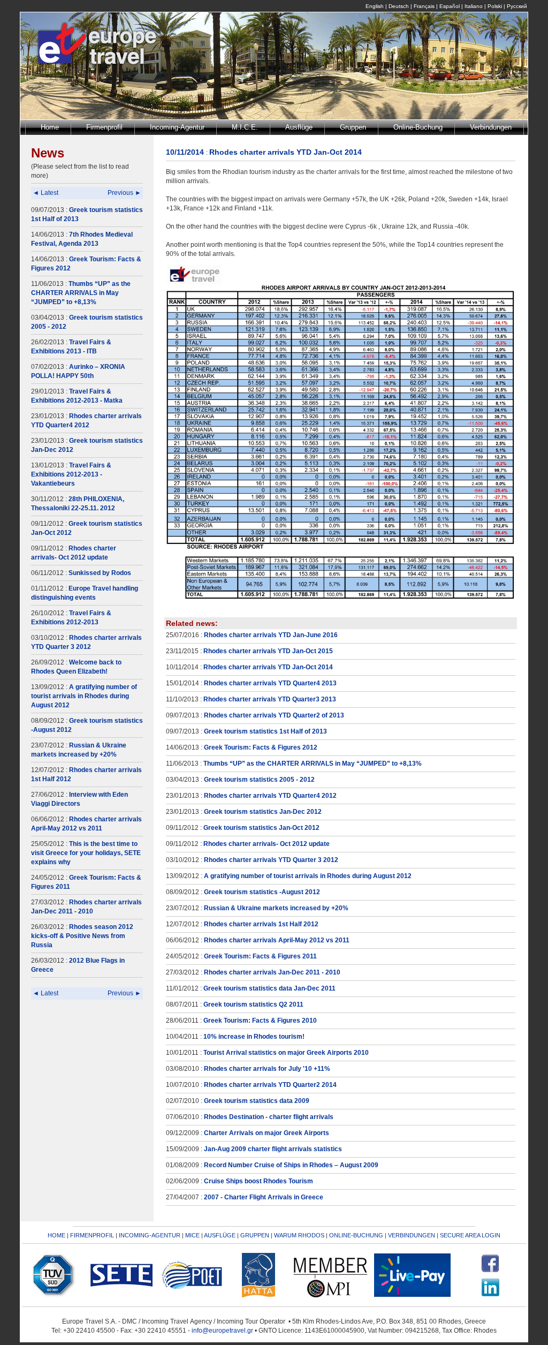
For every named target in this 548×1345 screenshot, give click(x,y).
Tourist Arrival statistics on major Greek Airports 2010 (286, 1052)
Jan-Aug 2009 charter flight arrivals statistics (273, 1149)
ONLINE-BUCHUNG (356, 1235)
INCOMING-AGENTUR (149, 1235)
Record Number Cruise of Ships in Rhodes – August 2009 (291, 1165)
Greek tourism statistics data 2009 (256, 1101)
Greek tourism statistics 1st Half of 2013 (265, 731)
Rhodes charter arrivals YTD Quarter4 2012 (270, 795)
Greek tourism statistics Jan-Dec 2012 (263, 811)
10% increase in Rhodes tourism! (254, 1036)
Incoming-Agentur (177, 127)
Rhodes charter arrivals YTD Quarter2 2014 (270, 1085)
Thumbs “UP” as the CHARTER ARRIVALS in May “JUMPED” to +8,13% (81, 293)
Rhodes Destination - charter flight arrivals (268, 1117)
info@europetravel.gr (222, 1330)
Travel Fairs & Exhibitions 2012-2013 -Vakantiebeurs (71, 474)
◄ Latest (45, 193)
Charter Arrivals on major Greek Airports (266, 1133)
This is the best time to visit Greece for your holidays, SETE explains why (86, 853)
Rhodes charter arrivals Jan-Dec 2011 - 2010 (272, 972)
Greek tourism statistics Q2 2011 (253, 1004)
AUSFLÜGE (220, 1235)
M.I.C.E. (245, 127)
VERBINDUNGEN (411, 1235)
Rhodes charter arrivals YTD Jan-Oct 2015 (268, 651)
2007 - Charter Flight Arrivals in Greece (263, 1197)
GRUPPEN (254, 1235)
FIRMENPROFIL (92, 1235)
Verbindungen (491, 127)
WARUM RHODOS (299, 1235)
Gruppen (353, 127)
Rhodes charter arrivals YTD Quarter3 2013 (269, 699)
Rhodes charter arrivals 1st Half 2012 (261, 924)
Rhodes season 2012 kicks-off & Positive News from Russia (82, 936)
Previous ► (124, 193)
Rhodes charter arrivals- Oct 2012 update (266, 844)
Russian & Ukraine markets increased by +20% (276, 908)
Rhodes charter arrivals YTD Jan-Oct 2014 (268, 667)
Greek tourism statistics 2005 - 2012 (259, 779)
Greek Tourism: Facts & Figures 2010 (260, 1020)
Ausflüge (299, 127)
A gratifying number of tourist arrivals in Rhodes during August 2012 (84, 696)
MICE (192, 1235)
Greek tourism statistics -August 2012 (262, 892)
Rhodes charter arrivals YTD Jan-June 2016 (271, 635)
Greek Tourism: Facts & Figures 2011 (260, 956)
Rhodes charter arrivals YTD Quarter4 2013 (270, 683)
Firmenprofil (104, 127)
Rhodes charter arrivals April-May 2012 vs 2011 (276, 940)
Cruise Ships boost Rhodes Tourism (258, 1181)
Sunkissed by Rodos (99, 573)
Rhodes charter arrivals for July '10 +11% (267, 1068)
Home (50, 127)
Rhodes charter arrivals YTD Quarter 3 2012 (271, 860)
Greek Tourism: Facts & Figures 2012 (260, 747)
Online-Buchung (418, 127)
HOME (56, 1235)
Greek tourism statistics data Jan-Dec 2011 (269, 988)
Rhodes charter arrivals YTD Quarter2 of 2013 (274, 715)
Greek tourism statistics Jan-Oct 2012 (261, 828)
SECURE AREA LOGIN (470, 1235)
